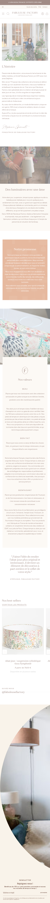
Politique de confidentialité (28, 898)
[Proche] (46, 708)
